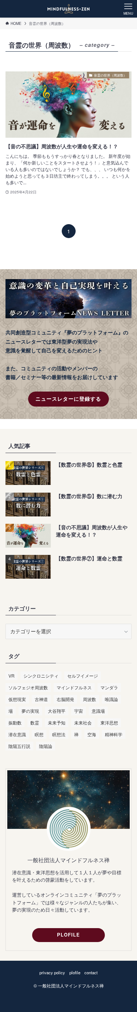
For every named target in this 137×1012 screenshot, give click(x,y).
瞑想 (39, 734)
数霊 (34, 722)
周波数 (89, 699)
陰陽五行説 (19, 746)
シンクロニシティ (40, 675)
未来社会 (83, 722)
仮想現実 (17, 699)
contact (91, 972)
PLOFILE (68, 934)
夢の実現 (30, 711)
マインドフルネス (74, 687)
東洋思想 (109, 722)
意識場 (98, 711)
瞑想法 (58, 734)
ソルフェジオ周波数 (28, 687)
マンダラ (109, 687)
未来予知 (56, 722)
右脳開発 (65, 699)
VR (11, 675)
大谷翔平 (56, 711)
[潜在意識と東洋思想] (68, 9)
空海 (91, 734)
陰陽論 (45, 746)
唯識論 (111, 699)
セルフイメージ (82, 675)
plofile (74, 972)
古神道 (41, 699)
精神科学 (113, 734)
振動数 (15, 722)
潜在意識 (17, 734)
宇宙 (78, 711)
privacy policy (52, 972)
